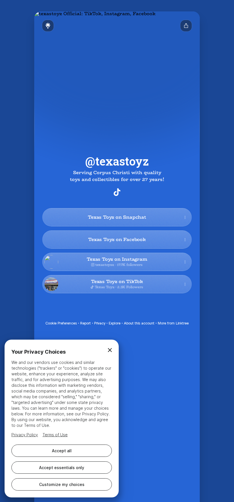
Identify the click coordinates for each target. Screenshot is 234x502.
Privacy (99, 323)
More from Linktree (173, 323)
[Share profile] (186, 25)
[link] (117, 192)
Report (85, 323)
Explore (114, 323)
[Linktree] (48, 25)
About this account (139, 323)
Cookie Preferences (61, 323)
